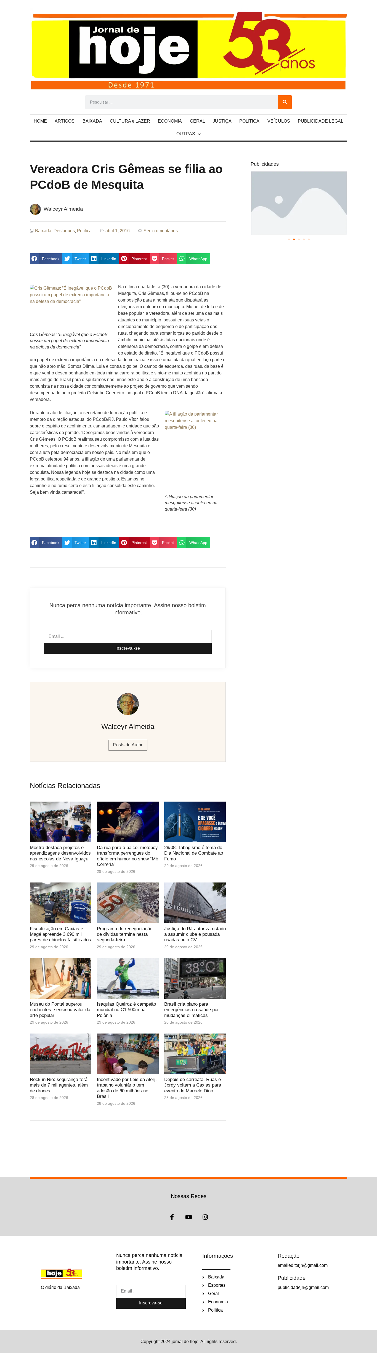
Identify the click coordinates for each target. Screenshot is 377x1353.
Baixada (43, 230)
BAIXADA (92, 121)
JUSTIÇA (222, 121)
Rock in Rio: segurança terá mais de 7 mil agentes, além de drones (59, 1085)
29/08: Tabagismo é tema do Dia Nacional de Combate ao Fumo (193, 853)
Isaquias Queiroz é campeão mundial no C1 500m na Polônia (126, 1009)
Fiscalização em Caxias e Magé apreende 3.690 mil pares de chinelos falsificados (60, 934)
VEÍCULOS (278, 121)
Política (84, 230)
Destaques (64, 230)
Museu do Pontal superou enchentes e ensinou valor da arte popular (60, 1009)
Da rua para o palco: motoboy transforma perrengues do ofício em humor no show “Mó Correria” (127, 856)
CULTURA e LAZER (130, 121)
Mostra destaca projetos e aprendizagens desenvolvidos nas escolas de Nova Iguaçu (60, 853)
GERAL (197, 121)
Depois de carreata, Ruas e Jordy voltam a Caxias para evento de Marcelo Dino (192, 1085)
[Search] (285, 102)
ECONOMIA (170, 121)
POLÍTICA (249, 121)
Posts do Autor (127, 744)
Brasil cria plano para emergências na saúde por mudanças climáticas (191, 1009)
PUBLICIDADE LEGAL (320, 121)
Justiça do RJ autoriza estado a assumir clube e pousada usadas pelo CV (195, 934)
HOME (40, 121)
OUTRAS (185, 133)
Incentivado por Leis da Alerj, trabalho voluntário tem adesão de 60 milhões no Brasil (127, 1088)
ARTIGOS (65, 121)
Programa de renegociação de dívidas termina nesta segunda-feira (124, 934)
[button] (46, 258)
